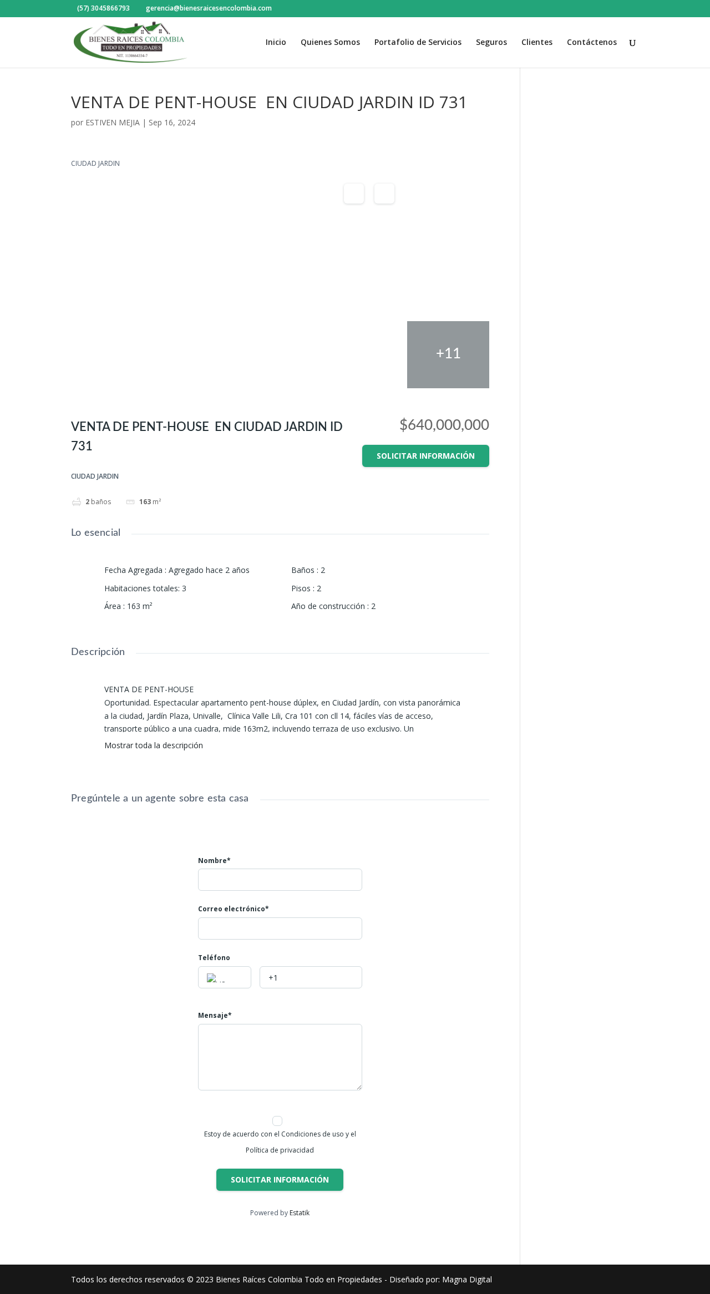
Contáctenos (592, 42)
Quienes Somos (330, 42)
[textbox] (225, 978)
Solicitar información (426, 455)
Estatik (300, 1212)
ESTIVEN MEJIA (112, 122)
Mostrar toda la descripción (154, 745)
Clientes (536, 42)
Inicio (276, 42)
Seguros (491, 42)
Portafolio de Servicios (418, 42)
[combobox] (224, 977)
